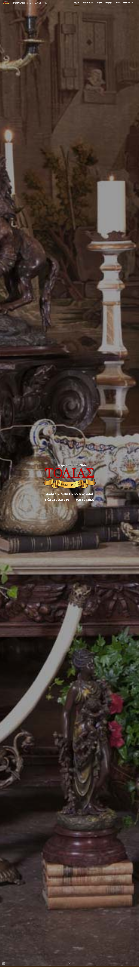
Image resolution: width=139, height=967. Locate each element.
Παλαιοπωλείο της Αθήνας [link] (92, 3)
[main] (69, 497)
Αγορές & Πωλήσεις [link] (113, 3)
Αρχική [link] (76, 3)
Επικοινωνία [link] (128, 3)
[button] (136, 2)
